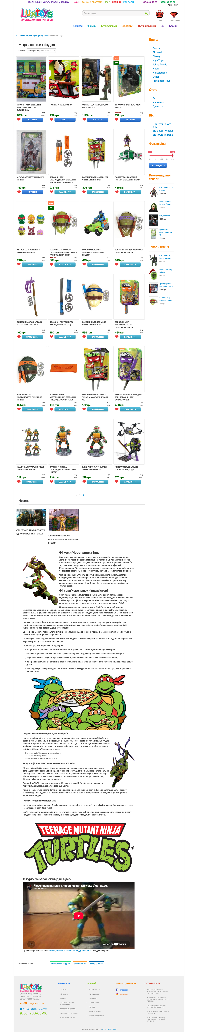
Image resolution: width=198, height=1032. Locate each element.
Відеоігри (127, 25)
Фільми (91, 25)
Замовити (65, 192)
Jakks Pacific (160, 64)
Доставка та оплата (68, 1009)
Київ (89, 950)
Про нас (63, 990)
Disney (156, 56)
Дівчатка (158, 106)
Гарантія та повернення (69, 1013)
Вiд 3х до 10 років (163, 130)
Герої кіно (92, 998)
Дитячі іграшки (147, 25)
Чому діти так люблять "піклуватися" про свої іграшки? (156, 1019)
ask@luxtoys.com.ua (32, 1003)
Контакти (128, 2)
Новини (116, 2)
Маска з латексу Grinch (165, 271)
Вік (162, 25)
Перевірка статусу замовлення (67, 1003)
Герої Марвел (94, 1003)
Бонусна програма (92, 2)
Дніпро (82, 950)
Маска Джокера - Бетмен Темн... (166, 203)
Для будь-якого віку (162, 125)
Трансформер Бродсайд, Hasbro (166, 285)
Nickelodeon (160, 72)
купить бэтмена (80, 964)
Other (156, 76)
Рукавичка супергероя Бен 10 (165, 232)
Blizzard (157, 52)
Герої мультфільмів (40, 36)
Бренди (173, 25)
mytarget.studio (109, 1029)
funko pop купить (96, 964)
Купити (32, 119)
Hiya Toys (158, 60)
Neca (156, 68)
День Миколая (94, 990)
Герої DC (92, 1007)
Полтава (60, 950)
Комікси (77, 25)
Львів (75, 950)
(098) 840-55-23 (149, 2)
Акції (76, 2)
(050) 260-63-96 (167, 2)
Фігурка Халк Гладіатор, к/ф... (165, 257)
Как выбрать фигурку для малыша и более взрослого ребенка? (158, 999)
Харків (69, 950)
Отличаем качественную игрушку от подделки (157, 1006)
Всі (154, 98)
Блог (107, 2)
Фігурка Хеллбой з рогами (166, 189)
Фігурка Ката (164, 216)
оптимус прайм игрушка (60, 964)
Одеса (52, 950)
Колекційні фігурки (24, 36)
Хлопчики (158, 102)
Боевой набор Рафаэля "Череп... (166, 299)
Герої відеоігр (94, 994)
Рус (170, 4)
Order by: (22, 50)
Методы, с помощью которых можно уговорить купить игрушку (157, 991)
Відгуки (63, 998)
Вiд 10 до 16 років (163, 134)
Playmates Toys (161, 80)
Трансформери (95, 1011)
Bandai (156, 48)
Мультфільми (109, 25)
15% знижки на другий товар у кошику (48, 2)
